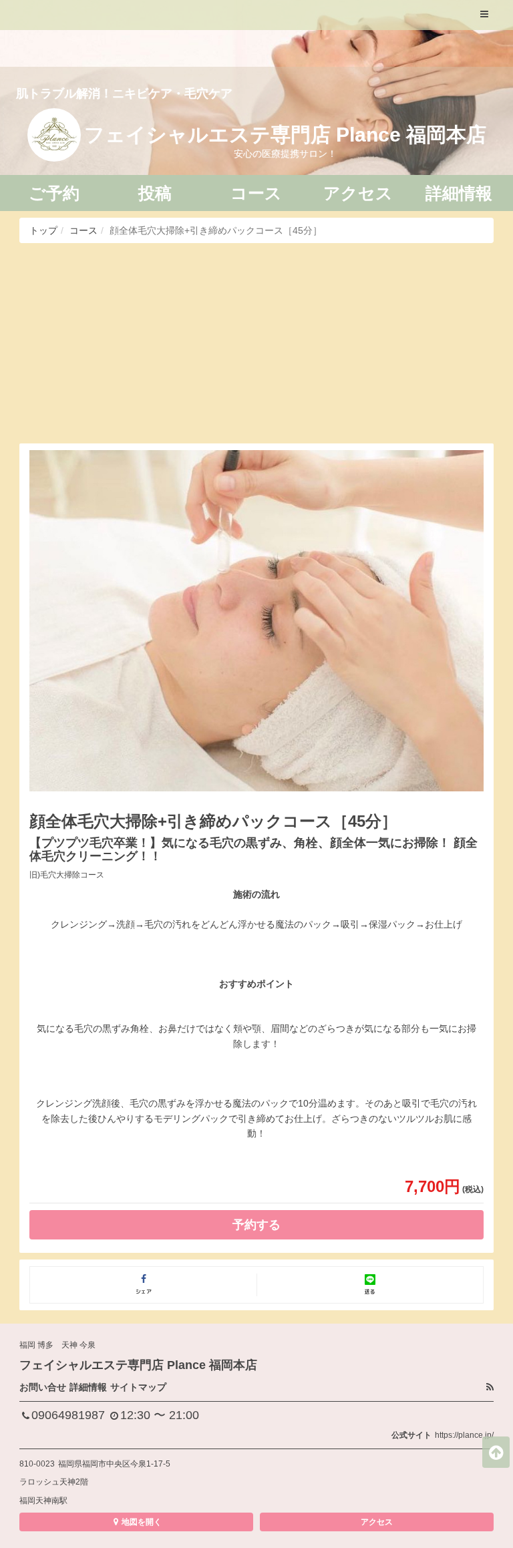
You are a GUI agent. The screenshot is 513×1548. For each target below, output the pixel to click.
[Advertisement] (256, 343)
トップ (43, 230)
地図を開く (142, 1522)
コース (83, 230)
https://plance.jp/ (464, 1435)
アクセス (377, 1522)
